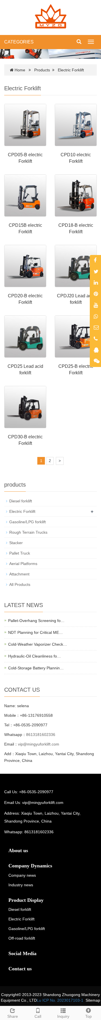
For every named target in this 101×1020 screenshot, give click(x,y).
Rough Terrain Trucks (28, 532)
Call (38, 1016)
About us (18, 850)
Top (88, 1016)
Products (42, 70)
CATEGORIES (19, 41)
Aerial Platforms (23, 563)
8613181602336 (40, 734)
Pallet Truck (19, 553)
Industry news (20, 885)
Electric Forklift (71, 70)
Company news (22, 875)
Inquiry (63, 1016)
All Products (19, 584)
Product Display (25, 900)
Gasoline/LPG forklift (27, 522)
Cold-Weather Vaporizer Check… (37, 644)
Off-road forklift (21, 938)
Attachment (19, 574)
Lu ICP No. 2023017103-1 (60, 1000)
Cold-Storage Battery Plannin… (36, 668)
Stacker (16, 542)
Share (12, 1016)
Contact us (20, 968)
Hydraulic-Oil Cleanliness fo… (34, 656)
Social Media (22, 953)
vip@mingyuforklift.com (38, 744)
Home (20, 70)
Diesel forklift (20, 501)
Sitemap (93, 1000)
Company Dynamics (30, 866)
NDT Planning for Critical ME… (35, 632)
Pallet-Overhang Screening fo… (36, 620)
